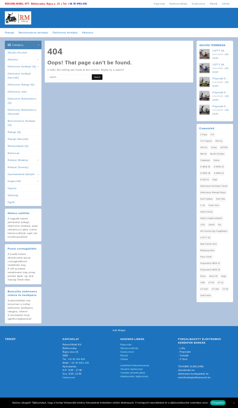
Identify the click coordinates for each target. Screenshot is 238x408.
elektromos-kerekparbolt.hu (193, 374)
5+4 (212, 134)
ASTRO (224, 147)
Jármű (212, 225)
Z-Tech (183, 359)
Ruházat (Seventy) (18, 167)
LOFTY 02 (205, 237)
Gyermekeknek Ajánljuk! (21, 174)
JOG (202, 225)
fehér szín (214, 205)
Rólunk (124, 355)
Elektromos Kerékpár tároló (213, 186)
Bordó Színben (217, 154)
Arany (214, 147)
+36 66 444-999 (76, 359)
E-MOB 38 (205, 173)
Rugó (223, 276)
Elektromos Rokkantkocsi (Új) (22, 100)
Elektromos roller (17, 91)
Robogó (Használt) (18, 139)
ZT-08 (211, 283)
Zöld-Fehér (205, 295)
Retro (203, 276)
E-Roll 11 (204, 180)
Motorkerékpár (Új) (18, 146)
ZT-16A (215, 289)
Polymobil (185, 352)
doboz (217, 160)
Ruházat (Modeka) (18, 160)
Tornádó (184, 355)
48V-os (204, 147)
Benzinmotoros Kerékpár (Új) (21, 123)
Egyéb (11, 202)
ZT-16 (220, 283)
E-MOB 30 (205, 167)
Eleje (215, 180)
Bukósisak (13, 153)
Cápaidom (205, 160)
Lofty (182, 348)
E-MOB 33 (219, 167)
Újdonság (13, 195)
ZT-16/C (204, 289)
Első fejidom (206, 199)
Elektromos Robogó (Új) (21, 84)
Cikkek (124, 359)
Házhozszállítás (129, 348)
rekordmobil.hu (186, 370)
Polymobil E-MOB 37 (210, 263)
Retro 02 (213, 276)
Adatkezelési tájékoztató (134, 376)
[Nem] (233, 403)
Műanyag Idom (207, 250)
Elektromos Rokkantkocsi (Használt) (22, 112)
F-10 (202, 205)
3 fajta (203, 134)
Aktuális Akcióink (17, 52)
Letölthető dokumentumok (134, 365)
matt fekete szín (208, 244)
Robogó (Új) (14, 132)
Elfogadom (218, 402)
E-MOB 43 (219, 173)
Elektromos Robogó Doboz (213, 192)
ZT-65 (225, 289)
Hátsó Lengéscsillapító (211, 218)
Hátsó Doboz (206, 212)
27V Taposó (206, 141)
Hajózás (12, 188)
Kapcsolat (126, 344)
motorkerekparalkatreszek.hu (194, 377)
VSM (202, 283)
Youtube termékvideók (132, 372)
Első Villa (220, 199)
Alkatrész (13, 59)
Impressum (69, 377)
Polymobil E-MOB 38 (210, 270)
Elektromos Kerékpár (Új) (22, 66)
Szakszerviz (127, 352)
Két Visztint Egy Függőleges (213, 231)
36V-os (218, 141)
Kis (219, 225)
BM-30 (203, 154)
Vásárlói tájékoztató (131, 369)
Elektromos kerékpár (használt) (19, 75)
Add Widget (119, 330)
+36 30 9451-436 (77, 3)
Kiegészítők (14, 181)
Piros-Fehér (206, 257)
